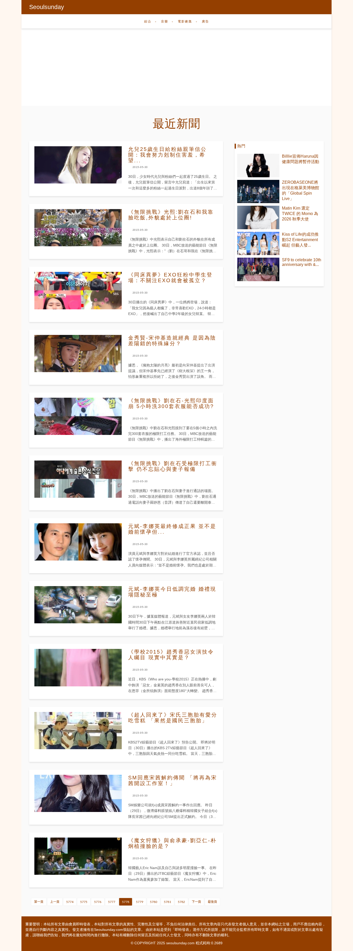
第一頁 (38, 902)
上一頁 (54, 902)
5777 (111, 902)
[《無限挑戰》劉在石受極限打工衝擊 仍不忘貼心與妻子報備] (78, 479)
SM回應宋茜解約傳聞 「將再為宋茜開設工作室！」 (172, 780)
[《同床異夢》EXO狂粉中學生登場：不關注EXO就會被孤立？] (78, 290)
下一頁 (196, 902)
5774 (69, 902)
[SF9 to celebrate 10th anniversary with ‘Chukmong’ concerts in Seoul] (258, 269)
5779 (139, 902)
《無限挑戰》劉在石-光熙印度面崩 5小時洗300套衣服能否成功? (171, 403)
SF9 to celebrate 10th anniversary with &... (301, 262)
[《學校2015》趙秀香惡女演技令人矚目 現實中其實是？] (78, 667)
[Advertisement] (176, 70)
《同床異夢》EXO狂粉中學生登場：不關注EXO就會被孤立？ (170, 277)
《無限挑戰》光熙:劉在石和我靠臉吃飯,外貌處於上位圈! (171, 214)
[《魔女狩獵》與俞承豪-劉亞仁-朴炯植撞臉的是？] (78, 856)
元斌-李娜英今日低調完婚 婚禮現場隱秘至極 (172, 591)
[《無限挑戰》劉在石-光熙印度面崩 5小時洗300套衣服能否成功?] (78, 416)
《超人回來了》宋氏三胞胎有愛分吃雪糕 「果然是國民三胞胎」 (172, 717)
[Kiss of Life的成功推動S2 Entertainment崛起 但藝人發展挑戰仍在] (258, 243)
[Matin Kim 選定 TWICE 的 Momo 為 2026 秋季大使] (258, 217)
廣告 (205, 21)
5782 (181, 902)
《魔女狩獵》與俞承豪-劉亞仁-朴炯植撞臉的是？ (172, 843)
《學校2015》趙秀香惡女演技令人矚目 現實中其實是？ (171, 654)
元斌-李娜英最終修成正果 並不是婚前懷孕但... (172, 529)
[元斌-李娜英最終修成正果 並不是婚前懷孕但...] (78, 542)
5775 (83, 902)
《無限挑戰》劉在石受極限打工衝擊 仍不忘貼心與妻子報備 (172, 466)
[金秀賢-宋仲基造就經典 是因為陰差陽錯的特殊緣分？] (78, 353)
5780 (153, 902)
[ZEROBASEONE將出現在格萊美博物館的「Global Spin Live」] (258, 191)
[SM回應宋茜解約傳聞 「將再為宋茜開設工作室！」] (78, 793)
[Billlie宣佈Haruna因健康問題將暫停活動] (258, 165)
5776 (97, 902)
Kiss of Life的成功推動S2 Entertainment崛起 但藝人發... (300, 239)
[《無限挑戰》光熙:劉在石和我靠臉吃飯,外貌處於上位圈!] (78, 227)
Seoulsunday (46, 7)
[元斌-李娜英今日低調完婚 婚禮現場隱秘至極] (78, 604)
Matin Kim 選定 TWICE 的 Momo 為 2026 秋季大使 (300, 213)
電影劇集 (185, 21)
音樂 (164, 21)
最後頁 (212, 902)
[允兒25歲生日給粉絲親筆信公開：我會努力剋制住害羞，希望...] (78, 164)
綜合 (147, 21)
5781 (167, 902)
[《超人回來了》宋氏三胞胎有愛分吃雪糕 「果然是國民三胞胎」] (78, 730)
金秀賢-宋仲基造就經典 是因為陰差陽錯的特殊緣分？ (172, 340)
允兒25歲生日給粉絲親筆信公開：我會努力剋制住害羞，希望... (167, 154)
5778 (125, 902)
